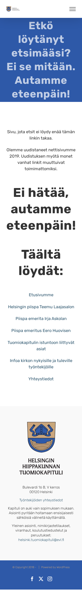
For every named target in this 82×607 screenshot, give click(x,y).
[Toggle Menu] (73, 9)
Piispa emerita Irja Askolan (41, 318)
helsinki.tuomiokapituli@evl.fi (41, 540)
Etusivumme (41, 294)
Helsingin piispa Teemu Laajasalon (41, 306)
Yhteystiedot (41, 378)
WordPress (63, 567)
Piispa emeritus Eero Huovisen (41, 330)
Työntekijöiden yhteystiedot (41, 500)
